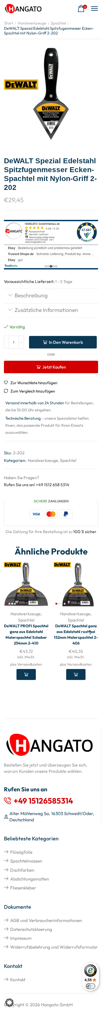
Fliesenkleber (23, 887)
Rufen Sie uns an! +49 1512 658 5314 (36, 484)
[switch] (90, 986)
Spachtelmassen (26, 861)
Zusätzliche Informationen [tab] (46, 309)
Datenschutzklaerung (31, 929)
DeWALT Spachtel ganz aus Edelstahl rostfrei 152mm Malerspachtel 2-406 (76, 634)
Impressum (21, 938)
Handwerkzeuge (32, 23)
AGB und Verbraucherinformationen (46, 920)
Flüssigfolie (21, 852)
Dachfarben (22, 870)
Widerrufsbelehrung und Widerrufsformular (54, 947)
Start (8, 23)
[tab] (51, 296)
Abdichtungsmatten (29, 879)
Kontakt (17, 979)
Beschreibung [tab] (31, 295)
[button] (82, 8)
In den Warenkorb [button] (26, 674)
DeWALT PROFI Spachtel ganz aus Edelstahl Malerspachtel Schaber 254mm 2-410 (26, 634)
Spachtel (58, 23)
